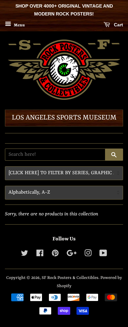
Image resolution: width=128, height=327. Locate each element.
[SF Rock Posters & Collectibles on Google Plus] (71, 254)
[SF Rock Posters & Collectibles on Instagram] (88, 254)
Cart (118, 24)
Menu (19, 25)
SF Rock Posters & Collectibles (70, 277)
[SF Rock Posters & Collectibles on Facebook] (40, 254)
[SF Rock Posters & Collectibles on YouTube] (103, 254)
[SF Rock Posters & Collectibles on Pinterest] (55, 254)
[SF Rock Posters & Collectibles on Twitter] (24, 254)
